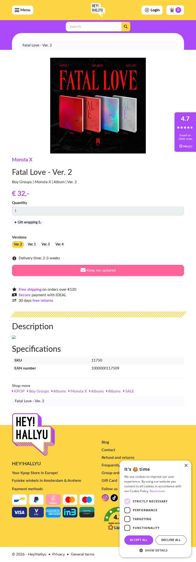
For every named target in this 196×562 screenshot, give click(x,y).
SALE (129, 391)
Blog (105, 442)
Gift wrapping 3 (29, 222)
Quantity (19, 203)
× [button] (186, 465)
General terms (82, 554)
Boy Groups (38, 391)
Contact (108, 450)
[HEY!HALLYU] (98, 10)
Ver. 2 (18, 244)
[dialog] (155, 508)
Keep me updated (101, 270)
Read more (157, 491)
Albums (59, 391)
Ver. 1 (32, 244)
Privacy (58, 554)
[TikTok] (114, 499)
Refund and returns (118, 458)
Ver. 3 (46, 244)
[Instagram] (105, 499)
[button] (155, 550)
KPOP (19, 391)
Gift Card (109, 481)
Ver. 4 (59, 244)
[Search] (125, 26)
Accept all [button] (139, 540)
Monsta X (22, 160)
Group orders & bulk (119, 473)
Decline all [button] (171, 540)
